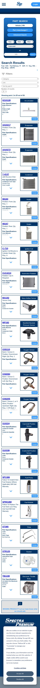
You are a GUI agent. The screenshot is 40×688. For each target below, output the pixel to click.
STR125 (6, 551)
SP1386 (6, 477)
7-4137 (5, 174)
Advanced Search (20, 35)
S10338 (6, 450)
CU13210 (6, 273)
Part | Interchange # (20, 30)
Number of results (7, 89)
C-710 (5, 248)
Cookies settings (20, 668)
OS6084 (6, 374)
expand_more (10, 138)
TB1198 (6, 576)
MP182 (5, 322)
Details (34, 119)
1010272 (6, 149)
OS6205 (6, 399)
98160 (5, 199)
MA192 (5, 298)
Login (35, 4)
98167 (5, 224)
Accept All (20, 673)
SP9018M (7, 502)
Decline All (20, 679)
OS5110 (6, 349)
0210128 (6, 100)
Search (32, 54)
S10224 (6, 423)
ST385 (5, 526)
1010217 (6, 125)
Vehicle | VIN (20, 25)
